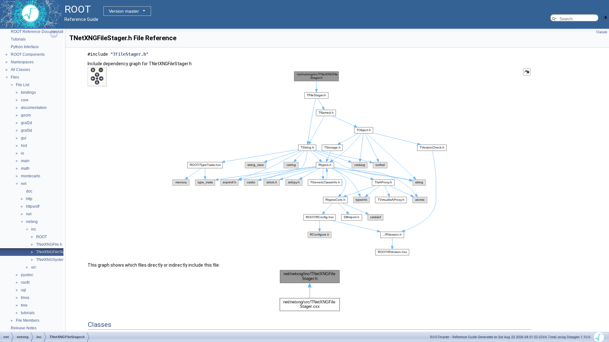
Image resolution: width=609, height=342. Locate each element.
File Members (27, 320)
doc (29, 191)
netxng (32, 221)
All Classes (20, 69)
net (23, 183)
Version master (124, 11)
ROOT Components (28, 54)
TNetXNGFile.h (49, 244)
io (22, 153)
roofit (25, 282)
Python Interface (25, 47)
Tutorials (18, 39)
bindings (28, 92)
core (25, 100)
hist (24, 145)
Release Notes (23, 328)
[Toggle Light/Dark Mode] (605, 17)
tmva (25, 297)
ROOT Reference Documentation (39, 31)
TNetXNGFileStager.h (54, 252)
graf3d (26, 130)
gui (23, 138)
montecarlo (30, 176)
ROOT (41, 237)
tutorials (28, 313)
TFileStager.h (129, 54)
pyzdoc (27, 275)
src (33, 267)
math (25, 168)
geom (26, 115)
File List (22, 85)
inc (33, 229)
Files (15, 77)
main (25, 161)
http (29, 199)
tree (24, 305)
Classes (601, 32)
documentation (34, 107)
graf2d (26, 123)
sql (23, 290)
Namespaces (22, 62)
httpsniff (32, 206)
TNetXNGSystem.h (52, 259)
